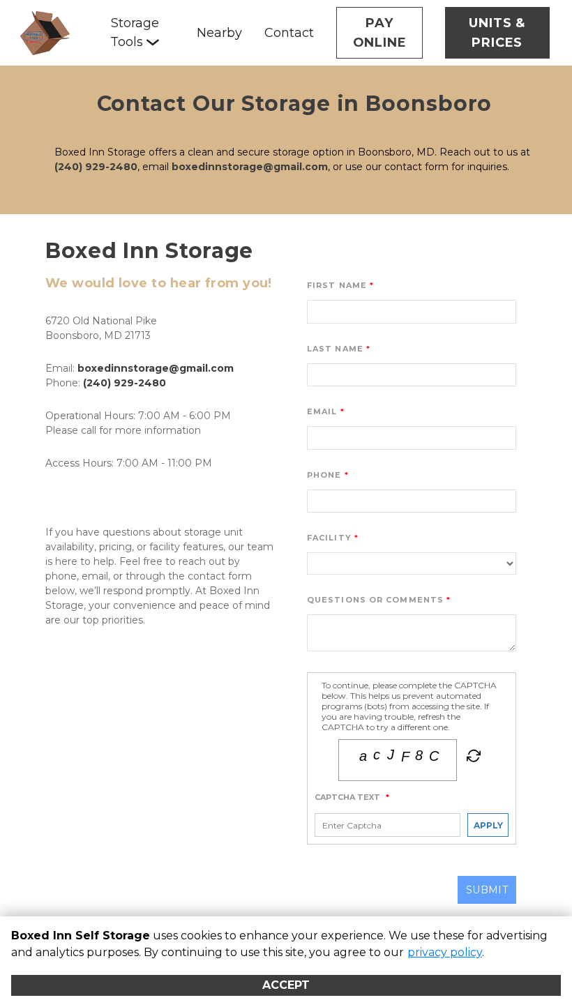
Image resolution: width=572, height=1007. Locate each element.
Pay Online (380, 32)
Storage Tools (134, 32)
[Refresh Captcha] (472, 758)
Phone (324, 475)
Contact (289, 32)
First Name (337, 285)
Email (322, 411)
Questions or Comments (375, 600)
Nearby (219, 32)
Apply (488, 825)
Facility (329, 538)
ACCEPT (286, 985)
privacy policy (444, 952)
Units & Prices (497, 32)
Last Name (335, 349)
